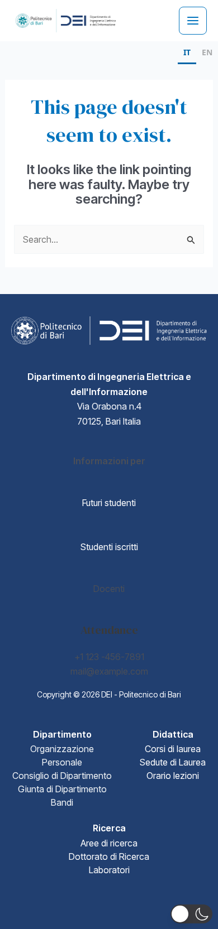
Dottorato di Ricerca (109, 856)
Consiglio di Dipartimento (62, 775)
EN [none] (207, 52)
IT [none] (187, 52)
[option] (207, 53)
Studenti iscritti (109, 546)
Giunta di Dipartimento (62, 789)
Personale (62, 762)
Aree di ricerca (109, 843)
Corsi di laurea (173, 748)
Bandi (62, 802)
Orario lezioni (172, 775)
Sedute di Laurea (173, 762)
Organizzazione (62, 748)
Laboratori (109, 869)
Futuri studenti (109, 502)
